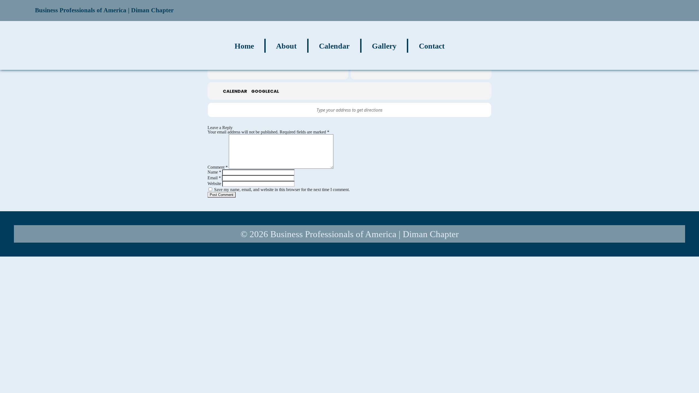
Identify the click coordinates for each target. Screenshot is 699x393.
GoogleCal (265, 91)
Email (214, 177)
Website (214, 183)
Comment (218, 167)
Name (214, 172)
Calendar (235, 91)
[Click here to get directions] (484, 110)
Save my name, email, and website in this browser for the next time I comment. (282, 189)
